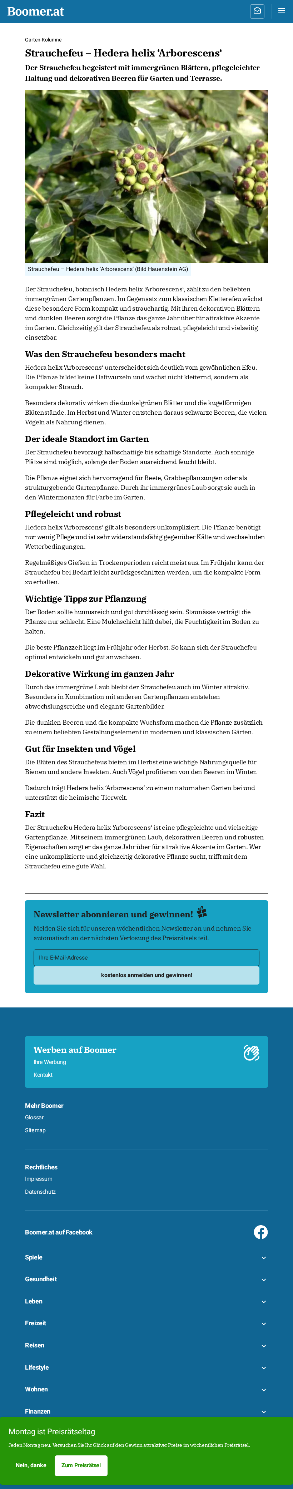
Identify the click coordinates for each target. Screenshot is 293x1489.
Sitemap (35, 1130)
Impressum (39, 1179)
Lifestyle (37, 1367)
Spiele (34, 1257)
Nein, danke (31, 1465)
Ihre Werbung (50, 1062)
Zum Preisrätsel (81, 1465)
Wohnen (36, 1389)
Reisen (34, 1345)
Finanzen (37, 1411)
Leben (33, 1301)
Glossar (34, 1117)
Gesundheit (40, 1279)
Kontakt (43, 1075)
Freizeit (35, 1323)
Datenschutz (40, 1192)
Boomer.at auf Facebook (59, 1232)
